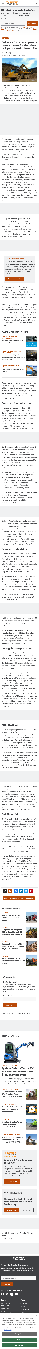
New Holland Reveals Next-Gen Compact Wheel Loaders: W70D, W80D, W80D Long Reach (13, 1139)
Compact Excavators (10, 1065)
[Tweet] (26, 891)
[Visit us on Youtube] (16, 1294)
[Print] (5, 891)
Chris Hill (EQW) (7, 53)
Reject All (19, 1339)
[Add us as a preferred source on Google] (10, 891)
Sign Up (7, 1284)
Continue (10, 1005)
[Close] (36, 1315)
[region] (19, 1331)
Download (11, 1210)
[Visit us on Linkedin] (12, 1294)
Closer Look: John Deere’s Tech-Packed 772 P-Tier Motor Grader (12, 1109)
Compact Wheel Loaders (11, 1135)
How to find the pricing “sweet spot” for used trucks (11, 917)
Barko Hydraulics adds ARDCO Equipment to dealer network (13, 960)
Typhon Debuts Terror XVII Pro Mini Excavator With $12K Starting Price (19, 1071)
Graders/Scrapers (9, 1104)
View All (27, 1210)
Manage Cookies (19, 1334)
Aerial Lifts (6, 1119)
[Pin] (31, 891)
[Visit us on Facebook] (2, 1294)
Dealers (6, 38)
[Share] (16, 891)
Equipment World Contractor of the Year (18, 1161)
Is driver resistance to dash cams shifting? (12, 341)
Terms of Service (11, 30)
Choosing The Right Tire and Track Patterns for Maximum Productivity (13, 357)
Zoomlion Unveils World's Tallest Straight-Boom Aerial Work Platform (12, 1124)
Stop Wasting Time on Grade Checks (13, 370)
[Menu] (3, 3)
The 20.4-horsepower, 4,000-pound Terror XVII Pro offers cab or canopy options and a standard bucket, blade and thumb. (19, 1081)
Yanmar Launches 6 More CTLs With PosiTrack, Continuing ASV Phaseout (12, 1094)
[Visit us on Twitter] (7, 1294)
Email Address (8, 995)
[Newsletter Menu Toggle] (36, 3)
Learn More (12, 1181)
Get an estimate (14, 279)
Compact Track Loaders (11, 1089)
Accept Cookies (19, 1345)
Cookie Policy (8, 1330)
